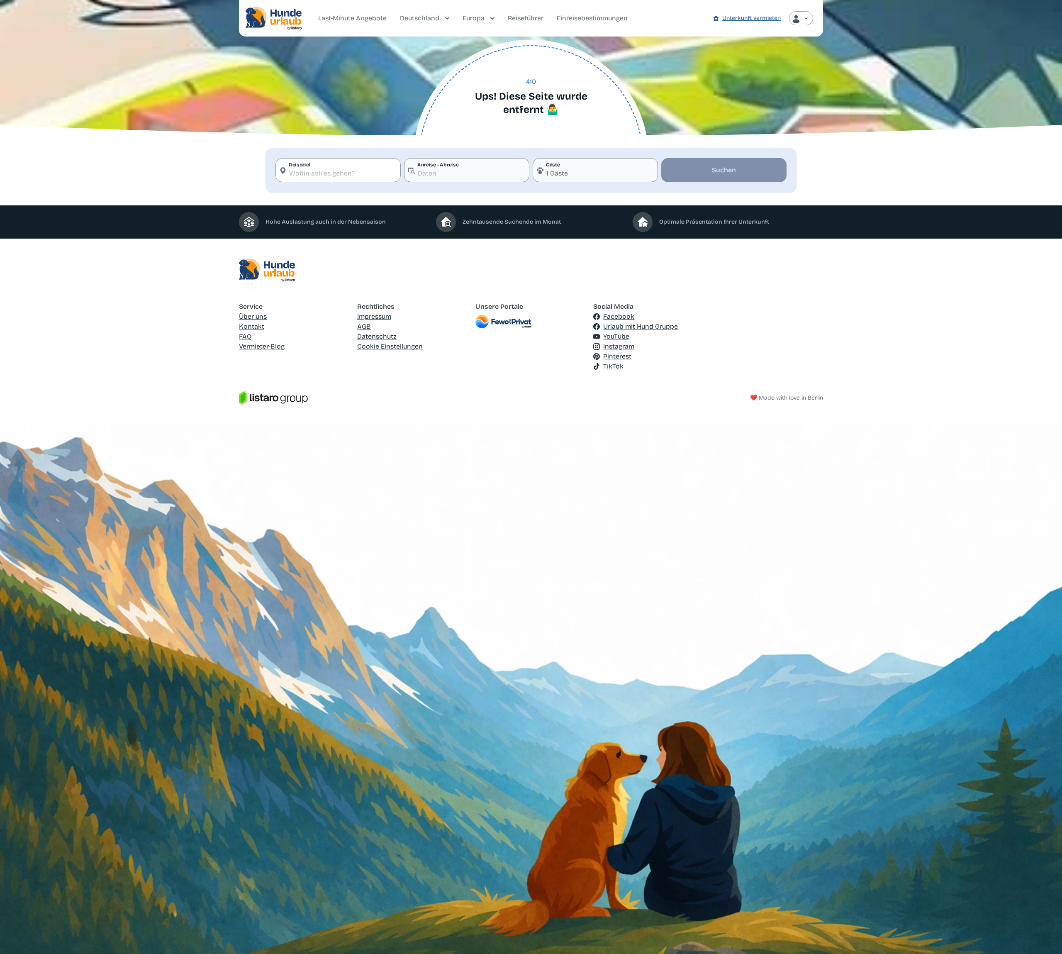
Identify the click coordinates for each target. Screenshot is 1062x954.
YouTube (616, 336)
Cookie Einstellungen (390, 346)
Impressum (374, 316)
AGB (364, 326)
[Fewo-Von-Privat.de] (531, 321)
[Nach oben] (1043, 935)
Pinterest (617, 356)
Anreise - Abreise (437, 165)
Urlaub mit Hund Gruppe (640, 326)
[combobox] (338, 170)
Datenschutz (377, 336)
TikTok (613, 366)
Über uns (253, 316)
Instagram (618, 346)
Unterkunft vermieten (751, 18)
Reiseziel (299, 165)
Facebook (618, 316)
